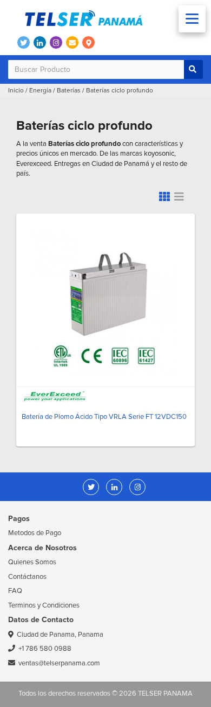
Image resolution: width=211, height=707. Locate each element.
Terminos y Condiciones (44, 605)
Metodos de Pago (34, 533)
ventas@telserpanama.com (59, 663)
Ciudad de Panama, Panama (60, 634)
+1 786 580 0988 (44, 648)
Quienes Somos (32, 562)
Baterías (69, 90)
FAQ (15, 590)
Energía (40, 90)
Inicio (16, 90)
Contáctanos (27, 576)
